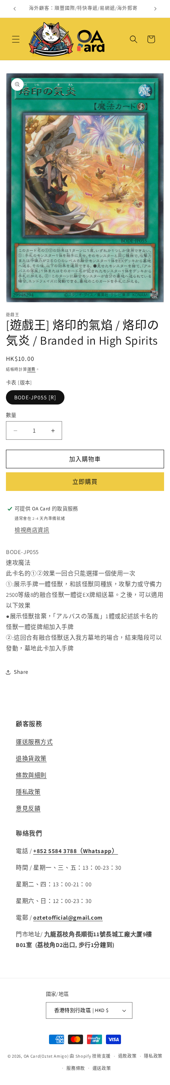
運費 (31, 369)
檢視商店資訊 (32, 529)
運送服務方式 (34, 742)
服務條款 (75, 1068)
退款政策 (127, 1056)
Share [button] (21, 671)
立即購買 (85, 481)
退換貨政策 (31, 758)
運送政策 (102, 1068)
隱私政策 (28, 792)
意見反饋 (28, 808)
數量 (11, 415)
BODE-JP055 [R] (35, 397)
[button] (16, 39)
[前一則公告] (14, 8)
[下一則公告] (155, 8)
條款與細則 (31, 775)
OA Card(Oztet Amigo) (46, 1056)
